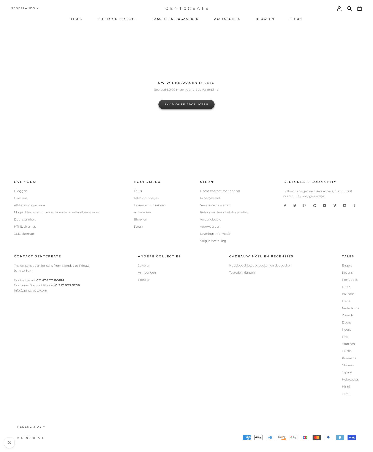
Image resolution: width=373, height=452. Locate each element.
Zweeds (347, 315)
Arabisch (348, 344)
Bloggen (20, 191)
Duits (346, 287)
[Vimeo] (334, 205)
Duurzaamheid (25, 219)
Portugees (350, 280)
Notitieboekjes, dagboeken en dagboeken (260, 265)
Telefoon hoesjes (146, 198)
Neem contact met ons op (220, 191)
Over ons (20, 198)
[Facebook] (284, 205)
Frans (346, 301)
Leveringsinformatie (215, 234)
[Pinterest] (314, 205)
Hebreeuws (350, 379)
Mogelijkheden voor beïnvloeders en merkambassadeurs (56, 212)
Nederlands (23, 8)
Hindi (346, 387)
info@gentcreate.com (30, 290)
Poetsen (144, 280)
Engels (347, 265)
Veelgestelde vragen (215, 205)
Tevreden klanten (242, 272)
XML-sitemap (24, 234)
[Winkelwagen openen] (359, 8)
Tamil (346, 394)
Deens (346, 322)
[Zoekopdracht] (349, 8)
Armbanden (147, 272)
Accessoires (143, 212)
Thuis (138, 191)
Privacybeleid (210, 198)
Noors (346, 329)
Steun (138, 226)
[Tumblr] (354, 205)
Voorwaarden (210, 226)
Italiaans (348, 294)
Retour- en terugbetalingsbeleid (224, 212)
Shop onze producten (186, 104)
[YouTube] (324, 205)
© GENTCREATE (30, 437)
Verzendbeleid (210, 219)
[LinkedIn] (344, 205)
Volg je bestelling (213, 241)
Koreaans (349, 358)
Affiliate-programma (29, 205)
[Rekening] (339, 8)
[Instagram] (304, 205)
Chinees (348, 365)
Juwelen (144, 265)
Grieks (346, 351)
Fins (345, 337)
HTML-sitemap (25, 226)
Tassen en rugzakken (149, 205)
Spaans (347, 272)
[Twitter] (294, 205)
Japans (347, 372)
